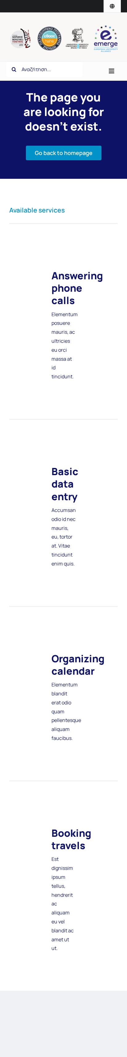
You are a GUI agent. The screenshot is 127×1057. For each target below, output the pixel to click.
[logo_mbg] (21, 31)
